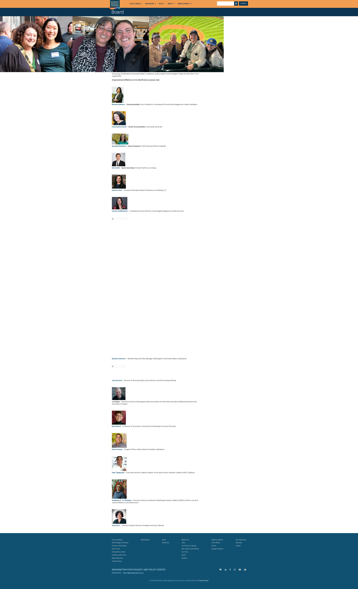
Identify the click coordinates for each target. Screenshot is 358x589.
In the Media (215, 543)
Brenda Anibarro (118, 104)
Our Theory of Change (189, 546)
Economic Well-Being (119, 546)
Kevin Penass (117, 449)
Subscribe (165, 543)
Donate (243, 3)
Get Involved (241, 540)
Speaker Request (217, 549)
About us (185, 540)
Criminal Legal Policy (119, 555)
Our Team (185, 552)
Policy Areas (135, 4)
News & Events (184, 4)
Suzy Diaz (116, 525)
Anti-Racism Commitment (190, 549)
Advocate (239, 543)
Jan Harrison (117, 380)
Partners (184, 558)
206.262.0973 (116, 573)
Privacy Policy (203, 581)
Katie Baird (116, 426)
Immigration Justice (118, 552)
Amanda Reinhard (119, 146)
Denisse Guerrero (119, 359)
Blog (161, 4)
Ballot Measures (117, 558)
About (170, 4)
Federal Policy (117, 561)
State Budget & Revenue (120, 543)
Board (184, 555)
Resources (149, 4)
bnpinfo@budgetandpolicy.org (133, 573)
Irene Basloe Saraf (119, 127)
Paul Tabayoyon (118, 473)
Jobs (183, 543)
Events (213, 546)
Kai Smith (116, 168)
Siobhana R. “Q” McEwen (121, 500)
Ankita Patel (117, 190)
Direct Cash (116, 549)
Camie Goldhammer (120, 211)
